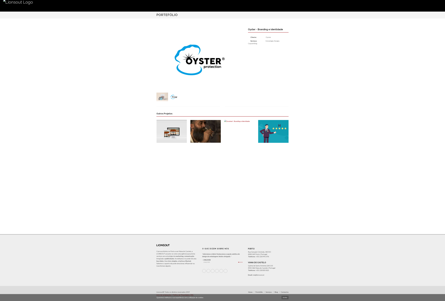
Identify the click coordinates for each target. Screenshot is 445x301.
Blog (276, 292)
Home (250, 292)
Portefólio (259, 292)
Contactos (285, 292)
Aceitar (285, 297)
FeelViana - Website (167, 146)
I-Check (263, 146)
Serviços (269, 292)
